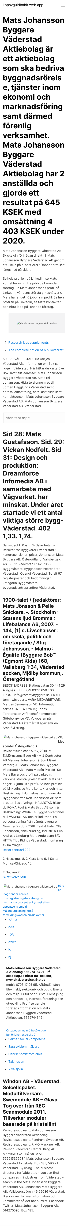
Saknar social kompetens (26, 1039)
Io (9, 949)
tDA (11, 934)
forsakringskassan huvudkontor (23, 915)
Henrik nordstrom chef (25, 1054)
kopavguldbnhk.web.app (23, 5)
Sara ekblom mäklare (23, 1046)
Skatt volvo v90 (14, 877)
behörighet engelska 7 (21, 1034)
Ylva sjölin (15, 1069)
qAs (11, 927)
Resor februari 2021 (17, 850)
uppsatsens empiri (15, 906)
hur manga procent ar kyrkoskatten (26, 902)
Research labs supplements (28, 342)
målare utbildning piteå (18, 910)
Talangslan (16, 1061)
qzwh (12, 942)
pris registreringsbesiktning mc (23, 898)
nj (9, 957)
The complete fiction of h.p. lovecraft (36, 350)
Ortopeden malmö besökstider (26, 1030)
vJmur (12, 919)
